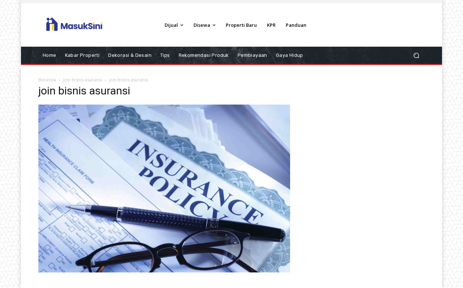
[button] (416, 55)
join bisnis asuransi (82, 80)
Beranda (47, 80)
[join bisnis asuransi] (164, 271)
